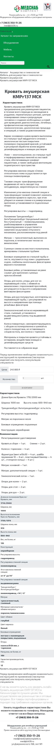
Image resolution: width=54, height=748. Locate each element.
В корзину (27, 388)
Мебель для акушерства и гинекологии (21, 75)
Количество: (9, 379)
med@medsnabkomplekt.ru (27, 738)
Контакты (8, 56)
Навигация (5, 31)
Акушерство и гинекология (24, 72)
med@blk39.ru (11, 25)
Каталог (4, 72)
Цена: (4, 369)
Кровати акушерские (11, 77)
